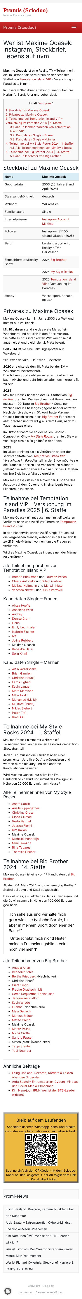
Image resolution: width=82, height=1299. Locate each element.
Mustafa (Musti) (23, 704)
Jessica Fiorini (22, 825)
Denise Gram (21, 618)
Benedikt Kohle (22, 972)
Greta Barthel (21, 821)
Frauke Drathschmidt (27, 989)
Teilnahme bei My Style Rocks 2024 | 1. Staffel (39, 143)
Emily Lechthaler (23, 627)
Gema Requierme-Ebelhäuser (33, 994)
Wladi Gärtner (52, 581)
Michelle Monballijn (25, 839)
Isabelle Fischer (23, 631)
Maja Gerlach (21, 1011)
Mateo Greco (21, 1020)
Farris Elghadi (21, 682)
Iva (14, 636)
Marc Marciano (22, 691)
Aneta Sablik (21, 804)
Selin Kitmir (20, 653)
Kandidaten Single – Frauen (32, 135)
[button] (8, 1291)
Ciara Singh (20, 985)
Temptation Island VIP (35, 79)
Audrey (17, 614)
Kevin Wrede (21, 1002)
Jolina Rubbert (22, 640)
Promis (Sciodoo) (19, 27)
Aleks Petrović (52, 590)
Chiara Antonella (23, 581)
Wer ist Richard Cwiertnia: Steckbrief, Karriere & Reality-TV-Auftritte (39, 1266)
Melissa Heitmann (24, 585)
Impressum (26, 1292)
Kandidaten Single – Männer (32, 139)
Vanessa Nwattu (23, 590)
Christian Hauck (23, 678)
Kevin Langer (21, 686)
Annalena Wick (22, 610)
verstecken (45, 103)
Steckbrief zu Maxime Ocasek (28, 110)
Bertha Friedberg (24, 976)
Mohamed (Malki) (24, 699)
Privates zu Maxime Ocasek (26, 114)
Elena (16, 623)
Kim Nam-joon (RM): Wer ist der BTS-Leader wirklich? (37, 1239)
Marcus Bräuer (22, 1015)
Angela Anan (21, 967)
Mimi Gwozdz (21, 843)
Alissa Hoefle (21, 605)
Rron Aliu (18, 717)
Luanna (17, 1007)
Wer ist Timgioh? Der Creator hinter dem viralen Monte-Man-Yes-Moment (39, 1252)
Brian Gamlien (21, 673)
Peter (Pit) (19, 712)
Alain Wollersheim (24, 669)
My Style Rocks (62, 271)
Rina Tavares (21, 847)
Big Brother (58, 259)
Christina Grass (22, 812)
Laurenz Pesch (56, 577)
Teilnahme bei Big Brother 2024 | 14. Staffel (38, 152)
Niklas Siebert (22, 708)
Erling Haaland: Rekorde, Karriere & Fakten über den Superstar (40, 1212)
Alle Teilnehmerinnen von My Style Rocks (41, 147)
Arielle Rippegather (25, 808)
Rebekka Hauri (22, 649)
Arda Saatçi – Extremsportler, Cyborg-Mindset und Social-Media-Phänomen (39, 1226)
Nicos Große (21, 1033)
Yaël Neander (21, 1050)
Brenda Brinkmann (25, 577)
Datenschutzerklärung (49, 1292)
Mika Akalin (20, 695)
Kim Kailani (19, 830)
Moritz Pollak (21, 1029)
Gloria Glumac (22, 817)
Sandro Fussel (22, 1037)
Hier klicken (49, 1179)
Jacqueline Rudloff (25, 998)
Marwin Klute (53, 585)
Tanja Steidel (21, 1046)
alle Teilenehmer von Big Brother (35, 156)
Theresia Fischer (23, 852)
